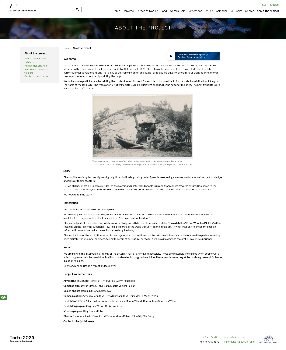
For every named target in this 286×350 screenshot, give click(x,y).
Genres (249, 11)
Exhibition (30, 62)
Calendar (221, 11)
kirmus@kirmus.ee (234, 337)
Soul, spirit (236, 11)
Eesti (265, 4)
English (274, 4)
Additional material (35, 58)
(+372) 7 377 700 (209, 337)
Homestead (194, 11)
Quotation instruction (36, 76)
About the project (268, 11)
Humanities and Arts (36, 65)
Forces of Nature (147, 11)
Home (116, 11)
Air (183, 11)
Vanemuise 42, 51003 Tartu (239, 341)
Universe (128, 11)
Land (164, 11)
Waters (174, 11)
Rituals (209, 11)
